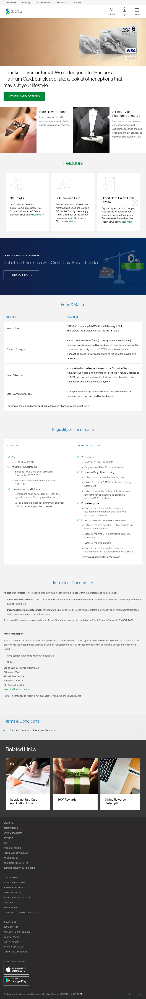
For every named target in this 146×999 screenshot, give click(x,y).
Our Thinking (11, 878)
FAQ (5, 843)
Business (62, 2)
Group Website (12, 907)
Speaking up (10, 922)
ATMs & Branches (13, 833)
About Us (9, 823)
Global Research (13, 888)
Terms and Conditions (16, 952)
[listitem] (27, 202)
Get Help (8, 838)
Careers (8, 902)
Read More (38, 215)
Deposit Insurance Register (19, 868)
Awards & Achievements (17, 897)
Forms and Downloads (16, 853)
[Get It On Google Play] (16, 981)
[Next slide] (135, 203)
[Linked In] (139, 994)
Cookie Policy (11, 937)
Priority (26, 2)
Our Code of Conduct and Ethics (22, 912)
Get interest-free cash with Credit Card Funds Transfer (51, 262)
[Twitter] (129, 994)
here (72, 221)
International (43, 2)
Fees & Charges (12, 848)
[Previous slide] (11, 203)
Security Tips (11, 927)
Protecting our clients (17, 932)
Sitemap (77, 994)
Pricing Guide (11, 858)
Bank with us (11, 828)
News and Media (12, 892)
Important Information (16, 863)
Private (77, 2)
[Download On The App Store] (16, 970)
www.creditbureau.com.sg (17, 689)
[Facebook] (120, 994)
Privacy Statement (14, 947)
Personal (11, 2)
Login (124, 14)
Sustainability (12, 942)
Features (73, 163)
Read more (126, 222)
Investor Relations (14, 883)
